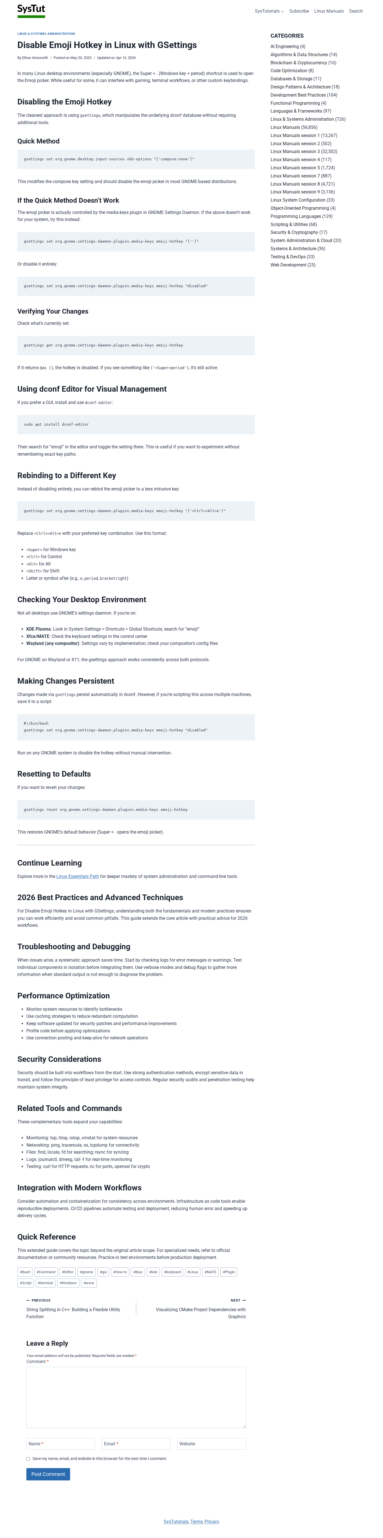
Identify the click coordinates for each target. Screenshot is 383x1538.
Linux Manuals (329, 11)
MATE (210, 1272)
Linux (192, 1272)
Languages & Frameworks (296, 111)
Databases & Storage (291, 78)
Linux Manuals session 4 (295, 159)
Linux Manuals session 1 (295, 135)
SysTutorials (176, 1521)
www (89, 1283)
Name (36, 1443)
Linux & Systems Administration (46, 34)
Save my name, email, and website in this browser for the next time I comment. (100, 1458)
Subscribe (299, 11)
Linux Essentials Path (77, 876)
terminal (45, 1283)
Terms (196, 1521)
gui (103, 1272)
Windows (68, 1283)
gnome (86, 1272)
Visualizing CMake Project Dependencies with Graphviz (201, 1308)
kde (153, 1272)
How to (120, 1272)
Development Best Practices (298, 95)
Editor (67, 1272)
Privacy (212, 1521)
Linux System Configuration (298, 200)
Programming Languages (296, 216)
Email (111, 1443)
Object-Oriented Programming (300, 208)
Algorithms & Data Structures (299, 54)
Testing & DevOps (288, 256)
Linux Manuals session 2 (295, 143)
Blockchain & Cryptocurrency (299, 62)
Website (187, 1443)
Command (46, 1272)
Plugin (229, 1272)
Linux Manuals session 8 (295, 184)
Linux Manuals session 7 (295, 176)
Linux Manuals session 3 (295, 151)
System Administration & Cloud (301, 240)
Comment (37, 1361)
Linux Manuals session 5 (295, 167)
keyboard (172, 1272)
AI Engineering (285, 46)
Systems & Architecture (293, 248)
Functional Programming (295, 103)
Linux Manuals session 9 (295, 192)
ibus (137, 1272)
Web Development (288, 265)
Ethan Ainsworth (35, 58)
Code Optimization (289, 70)
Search (356, 11)
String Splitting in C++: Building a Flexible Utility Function (73, 1308)
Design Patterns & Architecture (301, 87)
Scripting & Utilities (289, 224)
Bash (25, 1272)
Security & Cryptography (294, 232)
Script (25, 1283)
